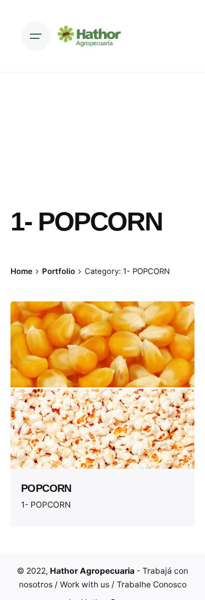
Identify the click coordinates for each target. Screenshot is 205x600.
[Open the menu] (35, 36)
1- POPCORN (46, 505)
